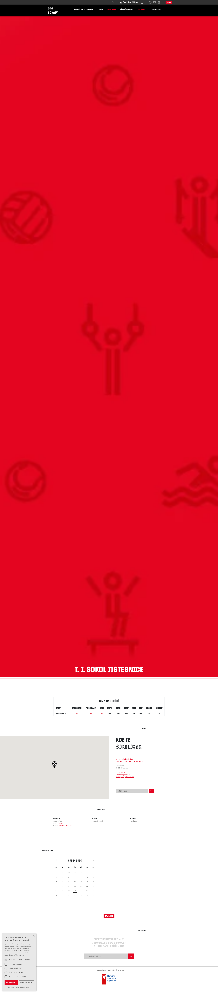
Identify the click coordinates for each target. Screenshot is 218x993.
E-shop (100, 9)
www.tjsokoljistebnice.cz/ (125, 777)
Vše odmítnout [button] (26, 982)
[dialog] (19, 962)
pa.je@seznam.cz (65, 825)
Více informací (20, 955)
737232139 (60, 823)
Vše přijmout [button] (11, 982)
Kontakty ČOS (156, 9)
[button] (54, 764)
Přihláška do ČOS (126, 9)
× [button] (34, 936)
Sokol (169, 2)
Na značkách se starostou (83, 9)
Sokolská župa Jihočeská (133, 761)
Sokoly (53, 10)
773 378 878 (120, 772)
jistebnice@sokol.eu (123, 775)
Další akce (109, 916)
